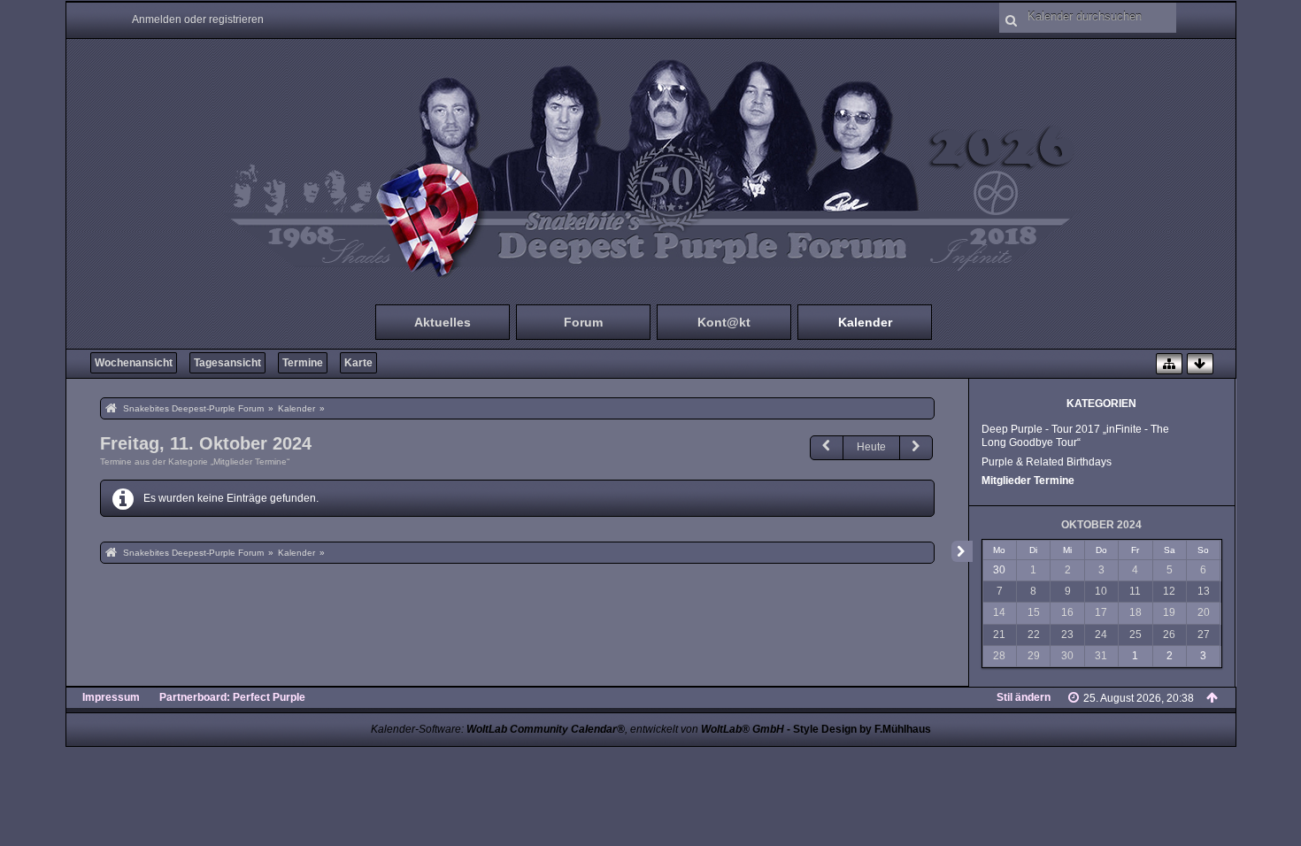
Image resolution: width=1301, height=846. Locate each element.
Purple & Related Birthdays (1047, 462)
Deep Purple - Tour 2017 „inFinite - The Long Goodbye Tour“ (1075, 436)
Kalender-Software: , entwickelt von (577, 729)
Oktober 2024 (1101, 525)
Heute (871, 447)
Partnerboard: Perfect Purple (232, 697)
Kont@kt (724, 322)
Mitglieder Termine (1028, 480)
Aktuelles (442, 322)
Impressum (111, 697)
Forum (583, 322)
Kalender (865, 322)
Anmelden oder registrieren (198, 19)
